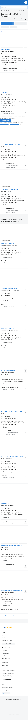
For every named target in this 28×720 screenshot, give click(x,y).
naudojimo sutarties (14, 124)
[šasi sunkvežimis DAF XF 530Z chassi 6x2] (14, 360)
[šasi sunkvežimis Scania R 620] (14, 493)
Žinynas (4, 637)
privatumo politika (4, 124)
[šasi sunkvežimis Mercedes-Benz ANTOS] (14, 233)
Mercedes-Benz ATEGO (7, 328)
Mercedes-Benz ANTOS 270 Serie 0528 (12, 456)
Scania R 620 (5, 503)
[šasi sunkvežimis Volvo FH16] (14, 82)
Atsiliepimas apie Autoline (8, 673)
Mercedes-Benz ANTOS (7, 243)
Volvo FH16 (4, 92)
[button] (26, 2)
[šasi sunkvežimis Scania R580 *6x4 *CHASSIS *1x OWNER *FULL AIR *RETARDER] (14, 401)
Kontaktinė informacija (7, 640)
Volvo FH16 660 (5, 49)
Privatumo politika (6, 668)
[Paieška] (25, 7)
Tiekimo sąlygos (5, 665)
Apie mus (4, 635)
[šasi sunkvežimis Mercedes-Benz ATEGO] (14, 318)
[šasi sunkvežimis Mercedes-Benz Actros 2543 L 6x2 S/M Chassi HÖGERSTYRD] (14, 580)
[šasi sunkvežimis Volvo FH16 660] (14, 39)
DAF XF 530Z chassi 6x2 (8, 370)
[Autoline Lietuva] (9, 2)
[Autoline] (2, 11)
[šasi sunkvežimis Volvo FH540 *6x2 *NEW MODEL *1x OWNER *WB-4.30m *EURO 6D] (14, 179)
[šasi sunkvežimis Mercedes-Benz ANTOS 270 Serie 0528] (14, 446)
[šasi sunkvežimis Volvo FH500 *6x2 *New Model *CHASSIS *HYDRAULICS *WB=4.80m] (14, 134)
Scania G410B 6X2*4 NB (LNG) (9, 288)
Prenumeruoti (5, 120)
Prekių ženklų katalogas (7, 675)
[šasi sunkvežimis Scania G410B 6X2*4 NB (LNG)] (14, 278)
